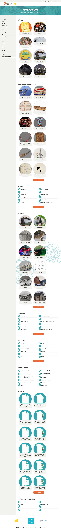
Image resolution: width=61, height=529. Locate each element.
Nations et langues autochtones (26, 382)
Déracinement (43, 326)
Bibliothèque (56, 1)
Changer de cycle (47, 1)
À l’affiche (22, 501)
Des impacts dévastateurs (45, 191)
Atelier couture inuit (44, 189)
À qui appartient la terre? (25, 370)
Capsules (3, 48)
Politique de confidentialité (29, 527)
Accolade (42, 343)
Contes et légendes (24, 324)
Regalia (22, 385)
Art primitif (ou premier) (25, 348)
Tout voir (39, 179)
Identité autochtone (44, 194)
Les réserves (43, 197)
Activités (3, 54)
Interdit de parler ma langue (25, 197)
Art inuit (22, 318)
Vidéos (3, 45)
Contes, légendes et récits (45, 324)
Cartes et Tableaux (5, 52)
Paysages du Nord (44, 199)
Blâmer (22, 356)
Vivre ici (3, 23)
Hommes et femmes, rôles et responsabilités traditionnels (45, 373)
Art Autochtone (23, 189)
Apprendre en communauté (45, 316)
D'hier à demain (5, 30)
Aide (51, 1)
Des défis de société (24, 329)
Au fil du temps (23, 351)
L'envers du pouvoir (5, 36)
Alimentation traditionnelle (45, 370)
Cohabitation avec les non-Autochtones (47, 321)
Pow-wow (43, 382)
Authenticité (43, 351)
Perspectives (4, 32)
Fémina (3, 34)
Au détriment (43, 348)
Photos (3, 46)
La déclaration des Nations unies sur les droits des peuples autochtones (27, 377)
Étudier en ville (23, 194)
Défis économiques (24, 326)
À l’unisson (22, 343)
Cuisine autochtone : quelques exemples (27, 191)
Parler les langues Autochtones (26, 199)
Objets (3, 43)
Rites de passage (44, 385)
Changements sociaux (24, 321)
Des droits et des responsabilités (46, 329)
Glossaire (3, 50)
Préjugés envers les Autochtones (46, 202)
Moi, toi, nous (4, 25)
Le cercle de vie (43, 377)
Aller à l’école (23, 316)
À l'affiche (4, 29)
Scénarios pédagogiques (6, 56)
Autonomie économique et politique (47, 318)
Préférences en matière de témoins (40, 527)
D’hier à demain (43, 501)
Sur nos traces (4, 27)
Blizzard (42, 356)
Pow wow (22, 202)
